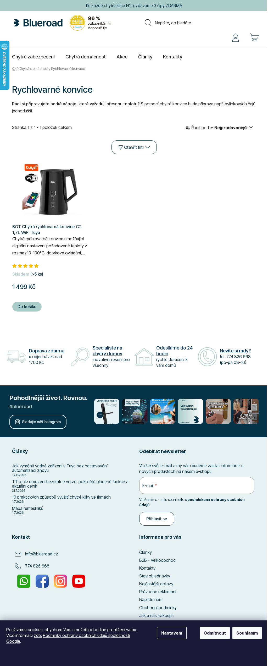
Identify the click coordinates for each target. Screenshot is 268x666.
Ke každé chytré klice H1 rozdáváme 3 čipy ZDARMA (134, 5)
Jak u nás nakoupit (156, 615)
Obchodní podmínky (158, 607)
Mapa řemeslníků (27, 508)
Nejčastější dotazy (156, 583)
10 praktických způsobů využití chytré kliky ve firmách (61, 497)
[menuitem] (33, 57)
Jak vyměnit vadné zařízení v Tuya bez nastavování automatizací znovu (60, 468)
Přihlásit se (156, 518)
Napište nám (151, 599)
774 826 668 (37, 566)
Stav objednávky (154, 575)
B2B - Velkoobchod (157, 560)
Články (145, 552)
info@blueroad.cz (41, 553)
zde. (38, 635)
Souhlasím (247, 633)
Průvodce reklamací (157, 591)
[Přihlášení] (235, 37)
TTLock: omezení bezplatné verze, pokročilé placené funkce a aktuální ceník (70, 484)
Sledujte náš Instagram (41, 421)
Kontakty (147, 568)
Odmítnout (215, 633)
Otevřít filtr (134, 147)
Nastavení (171, 633)
